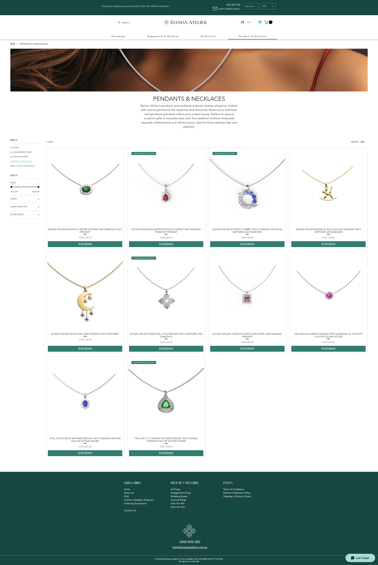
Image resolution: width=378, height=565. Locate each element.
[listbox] (250, 6)
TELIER (199, 22)
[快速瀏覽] (85, 187)
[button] (250, 6)
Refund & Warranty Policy (237, 493)
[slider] (11, 187)
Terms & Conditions (233, 489)
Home (127, 489)
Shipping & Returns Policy (237, 496)
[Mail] (215, 8)
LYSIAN (180, 22)
